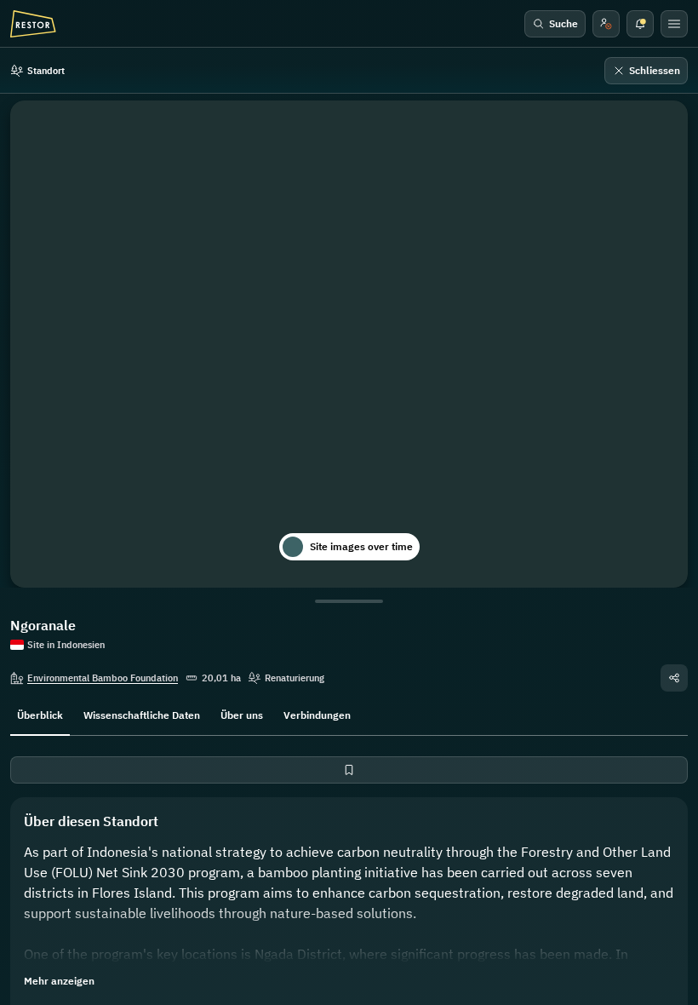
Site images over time (361, 546)
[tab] (40, 714)
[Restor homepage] (33, 23)
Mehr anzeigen (59, 980)
